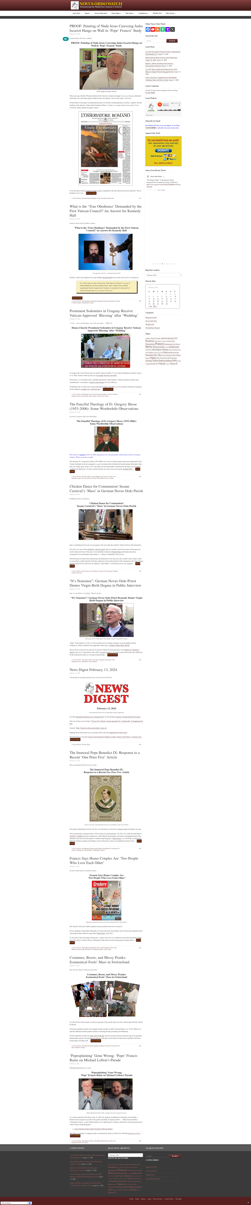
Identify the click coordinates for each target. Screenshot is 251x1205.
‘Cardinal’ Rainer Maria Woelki (119, 645)
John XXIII (110, 1178)
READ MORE (91, 193)
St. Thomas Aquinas (76, 302)
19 (153, 301)
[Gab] (162, 29)
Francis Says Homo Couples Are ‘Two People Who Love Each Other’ (104, 860)
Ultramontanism (85, 302)
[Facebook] (148, 29)
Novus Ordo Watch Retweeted (158, 176)
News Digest (87, 744)
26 (153, 304)
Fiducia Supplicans (102, 394)
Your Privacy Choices (19, 1203)
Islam (90, 661)
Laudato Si (156, 352)
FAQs (137, 1199)
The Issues (129, 13)
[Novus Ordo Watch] (98, 5)
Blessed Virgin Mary (93, 659)
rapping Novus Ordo (118, 732)
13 (158, 299)
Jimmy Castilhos (93, 396)
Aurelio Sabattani (95, 476)
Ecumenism (101, 659)
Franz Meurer (108, 659)
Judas (112, 198)
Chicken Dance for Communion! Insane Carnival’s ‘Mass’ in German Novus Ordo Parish (106, 488)
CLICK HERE (150, 93)
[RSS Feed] (158, 29)
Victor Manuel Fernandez (97, 949)
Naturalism (94, 661)
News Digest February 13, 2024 (93, 669)
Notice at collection (6, 1203)
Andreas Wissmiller (88, 1046)
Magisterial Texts (151, 317)
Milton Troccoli (100, 396)
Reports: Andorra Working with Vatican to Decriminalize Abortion (159, 64)
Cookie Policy (169, 1199)
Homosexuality (107, 198)
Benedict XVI (172, 338)
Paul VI (83, 478)
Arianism (86, 659)
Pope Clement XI (112, 301)
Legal (149, 1199)
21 (162, 301)
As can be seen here (106, 652)
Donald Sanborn (171, 341)
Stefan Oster (79, 573)
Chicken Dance (116, 552)
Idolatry (167, 347)
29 (166, 304)
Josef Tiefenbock (94, 571)
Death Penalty (93, 947)
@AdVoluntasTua (152, 183)
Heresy (79, 661)
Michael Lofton (103, 1141)
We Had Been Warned (153, 328)
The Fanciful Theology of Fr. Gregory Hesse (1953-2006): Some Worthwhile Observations (104, 406)
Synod (148, 364)
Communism (164, 341)
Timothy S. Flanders (76, 836)
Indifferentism (85, 661)
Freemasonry (168, 344)
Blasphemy (94, 198)
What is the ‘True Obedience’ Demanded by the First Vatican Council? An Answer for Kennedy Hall (106, 211)
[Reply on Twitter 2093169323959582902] (147, 186)
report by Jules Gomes (97, 382)
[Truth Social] (167, 29)
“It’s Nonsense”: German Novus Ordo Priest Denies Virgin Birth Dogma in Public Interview (105, 583)
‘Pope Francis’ (117, 838)
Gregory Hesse (103, 476)
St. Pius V (106, 478)
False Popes (116, 13)
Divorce (98, 947)
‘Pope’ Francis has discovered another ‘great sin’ (91, 728)
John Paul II (175, 350)
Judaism (151, 352)
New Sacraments (108, 571)
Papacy (105, 301)
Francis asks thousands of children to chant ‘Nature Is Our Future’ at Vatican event (114, 737)
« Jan (150, 306)
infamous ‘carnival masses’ (96, 549)
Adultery (148, 338)
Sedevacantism (100, 478)
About (87, 13)
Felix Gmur (108, 1046)
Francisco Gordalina (112, 394)
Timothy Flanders (88, 850)
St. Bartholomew (79, 850)
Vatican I (92, 302)
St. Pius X (115, 1190)
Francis (99, 198)
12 (153, 299)
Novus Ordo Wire (101, 13)
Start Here (76, 13)
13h (172, 180)
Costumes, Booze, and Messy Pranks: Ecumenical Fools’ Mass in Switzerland (99, 959)
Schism (118, 301)
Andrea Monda (87, 198)
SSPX (174, 360)
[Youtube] (153, 29)
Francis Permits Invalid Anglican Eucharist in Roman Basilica (94, 1129)
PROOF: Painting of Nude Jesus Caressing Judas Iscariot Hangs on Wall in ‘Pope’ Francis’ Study (106, 28)
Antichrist (164, 338)
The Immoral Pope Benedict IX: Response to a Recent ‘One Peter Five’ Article (105, 754)
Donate (143, 1199)
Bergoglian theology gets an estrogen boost (90, 717)
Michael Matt (176, 352)
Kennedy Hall (107, 277)
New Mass (110, 476)
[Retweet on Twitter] (149, 176)
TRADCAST (157, 13)
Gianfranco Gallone (76, 396)
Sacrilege (74, 573)
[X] (172, 29)
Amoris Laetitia (155, 338)
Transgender (87, 949)
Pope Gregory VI (115, 848)
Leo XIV (161, 352)
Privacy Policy (157, 1199)
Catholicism (143, 13)
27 (158, 304)
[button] (66, 39)
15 (166, 299)
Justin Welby (97, 1141)
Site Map (178, 1199)
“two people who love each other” (106, 375)
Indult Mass (149, 350)
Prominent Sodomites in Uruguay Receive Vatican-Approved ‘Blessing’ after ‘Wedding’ (104, 313)
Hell (102, 198)
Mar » (155, 306)
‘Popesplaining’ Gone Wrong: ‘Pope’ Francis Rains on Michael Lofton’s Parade (103, 1057)
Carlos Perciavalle (94, 394)
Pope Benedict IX (107, 848)
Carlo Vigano (158, 341)
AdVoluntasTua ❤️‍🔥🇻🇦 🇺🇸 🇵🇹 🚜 (159, 180)
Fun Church (86, 571)
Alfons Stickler (87, 476)
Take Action (170, 13)
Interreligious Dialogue (160, 349)
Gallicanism (93, 301)
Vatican (106, 396)
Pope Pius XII (88, 478)
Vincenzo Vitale (107, 949)
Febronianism (87, 301)
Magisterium (167, 352)
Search (172, 41)
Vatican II (173, 363)
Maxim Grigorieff (94, 848)
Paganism (148, 358)
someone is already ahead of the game (128, 717)
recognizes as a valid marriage (90, 389)
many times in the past (97, 1036)
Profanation (115, 571)
